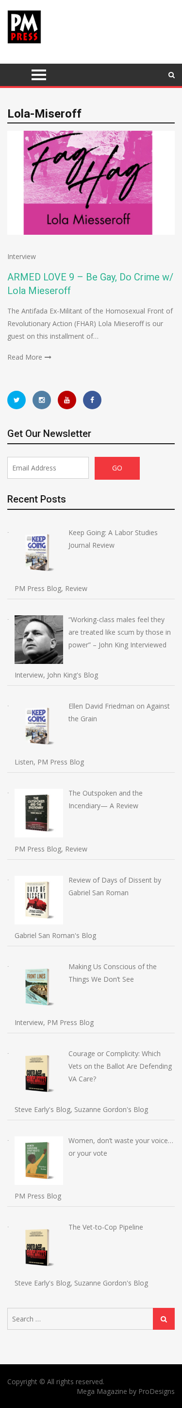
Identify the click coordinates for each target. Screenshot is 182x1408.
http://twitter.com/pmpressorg (16, 400)
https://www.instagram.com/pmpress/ (42, 400)
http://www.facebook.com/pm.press (92, 400)
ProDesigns (156, 1391)
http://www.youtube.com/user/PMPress (67, 400)
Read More (24, 357)
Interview (21, 256)
